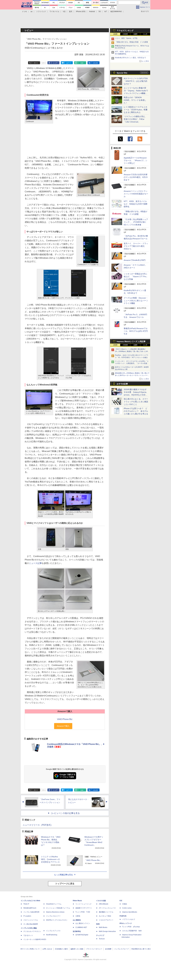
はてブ (68, 63)
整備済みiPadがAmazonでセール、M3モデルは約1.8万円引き (136, 331)
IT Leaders (27, 916)
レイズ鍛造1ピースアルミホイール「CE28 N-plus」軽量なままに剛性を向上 (135, 109)
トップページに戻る (64, 883)
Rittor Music (77, 901)
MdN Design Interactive (107, 931)
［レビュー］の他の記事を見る (65, 813)
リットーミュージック (83, 904)
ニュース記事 (35, 563)
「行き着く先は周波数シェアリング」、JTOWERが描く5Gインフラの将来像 (136, 222)
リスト (43, 63)
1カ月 (145, 34)
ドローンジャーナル (30, 920)
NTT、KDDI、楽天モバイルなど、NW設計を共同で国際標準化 (135, 204)
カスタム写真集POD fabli (132, 931)
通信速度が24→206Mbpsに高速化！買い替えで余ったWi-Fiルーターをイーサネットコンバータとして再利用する (132, 375)
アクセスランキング (125, 30)
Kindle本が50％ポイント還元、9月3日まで (130, 58)
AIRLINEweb (103, 904)
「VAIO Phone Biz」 (93, 860)
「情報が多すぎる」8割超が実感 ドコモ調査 (131, 42)
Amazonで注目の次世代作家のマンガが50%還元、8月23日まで (135, 177)
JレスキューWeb (105, 916)
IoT (105, 11)
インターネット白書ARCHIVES (34, 939)
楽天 (70, 11)
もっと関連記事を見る (63, 875)
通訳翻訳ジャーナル (106, 912)
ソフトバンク (41, 11)
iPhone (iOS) (80, 11)
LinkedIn (95, 63)
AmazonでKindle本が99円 (134, 260)
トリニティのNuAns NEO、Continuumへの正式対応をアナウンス (50, 859)
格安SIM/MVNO (116, 11)
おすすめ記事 (122, 384)
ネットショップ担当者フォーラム (58, 908)
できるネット (28, 935)
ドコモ (24, 11)
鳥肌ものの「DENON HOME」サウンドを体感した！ (135, 100)
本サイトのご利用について (30, 949)
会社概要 (108, 949)
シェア (55, 63)
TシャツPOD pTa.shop (131, 927)
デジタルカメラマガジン (32, 931)
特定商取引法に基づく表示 (141, 949)
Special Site (122, 73)
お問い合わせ (47, 949)
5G (100, 11)
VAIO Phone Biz (64, 719)
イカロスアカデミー (106, 920)
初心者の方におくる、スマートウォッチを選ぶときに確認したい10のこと (136, 401)
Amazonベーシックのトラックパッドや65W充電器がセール (136, 194)
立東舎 (77, 916)
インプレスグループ (121, 949)
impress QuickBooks (129, 912)
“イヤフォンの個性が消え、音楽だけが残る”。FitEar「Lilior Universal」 (135, 119)
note (82, 63)
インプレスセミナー (53, 916)
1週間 (135, 34)
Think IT (26, 904)
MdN (98, 924)
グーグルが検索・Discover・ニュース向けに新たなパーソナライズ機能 (136, 300)
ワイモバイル (54, 11)
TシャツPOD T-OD (82, 912)
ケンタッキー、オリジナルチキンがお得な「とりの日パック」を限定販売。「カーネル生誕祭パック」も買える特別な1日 (132, 363)
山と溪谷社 (77, 920)
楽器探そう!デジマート (83, 908)
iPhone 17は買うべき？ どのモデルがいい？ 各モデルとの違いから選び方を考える (136, 411)
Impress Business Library (55, 912)
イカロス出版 (101, 901)
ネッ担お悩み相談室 (30, 924)
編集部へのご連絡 (77, 949)
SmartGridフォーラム (53, 904)
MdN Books (103, 927)
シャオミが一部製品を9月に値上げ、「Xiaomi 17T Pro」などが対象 (136, 276)
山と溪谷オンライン (82, 923)
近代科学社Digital (81, 935)
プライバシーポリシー (94, 949)
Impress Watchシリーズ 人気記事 (131, 341)
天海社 (124, 904)
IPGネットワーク (126, 923)
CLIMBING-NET (81, 927)
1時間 (115, 34)
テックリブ (100, 935)
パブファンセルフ (128, 919)
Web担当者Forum (29, 908)
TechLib (102, 939)
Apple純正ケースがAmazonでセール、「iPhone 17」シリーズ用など (135, 160)
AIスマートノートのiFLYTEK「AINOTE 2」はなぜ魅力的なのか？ (136, 81)
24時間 (125, 34)
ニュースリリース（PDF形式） (38, 825)
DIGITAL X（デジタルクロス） (57, 920)
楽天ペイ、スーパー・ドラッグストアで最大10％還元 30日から (136, 246)
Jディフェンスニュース (107, 908)
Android (92, 11)
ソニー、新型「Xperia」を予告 (126, 38)
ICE (121, 901)
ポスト (36, 63)
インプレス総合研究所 (31, 912)
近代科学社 (77, 931)
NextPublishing (51, 935)
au (31, 11)
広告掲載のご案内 (61, 949)
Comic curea (126, 908)
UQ (64, 11)
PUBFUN (123, 916)
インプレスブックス (53, 931)
